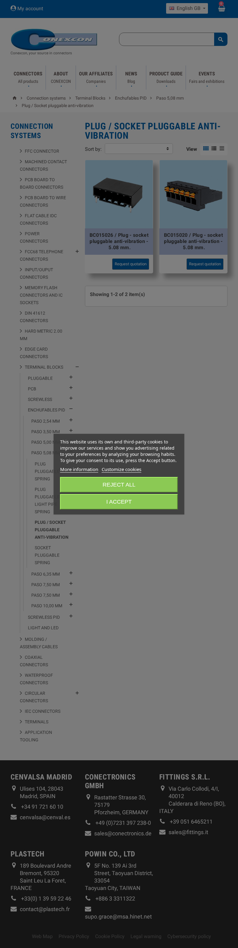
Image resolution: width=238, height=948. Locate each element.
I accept (119, 502)
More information (79, 469)
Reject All (119, 485)
